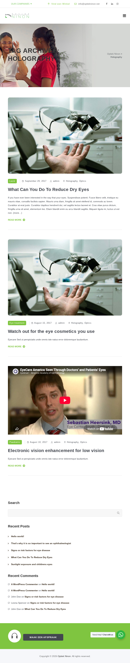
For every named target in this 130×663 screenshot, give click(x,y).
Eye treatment (17, 323)
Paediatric (15, 442)
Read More (14, 220)
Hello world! (17, 536)
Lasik (12, 181)
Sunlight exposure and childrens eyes (31, 564)
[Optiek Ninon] (17, 16)
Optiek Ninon (64, 656)
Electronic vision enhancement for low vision (56, 450)
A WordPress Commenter (24, 584)
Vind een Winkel (60, 4)
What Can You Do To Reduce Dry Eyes (48, 189)
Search (14, 503)
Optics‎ (82, 181)
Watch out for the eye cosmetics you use (51, 331)
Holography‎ (72, 181)
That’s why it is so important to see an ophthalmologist (41, 543)
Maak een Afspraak (43, 637)
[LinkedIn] (112, 4)
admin (56, 181)
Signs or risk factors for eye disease (30, 550)
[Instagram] (117, 4)
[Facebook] (107, 4)
